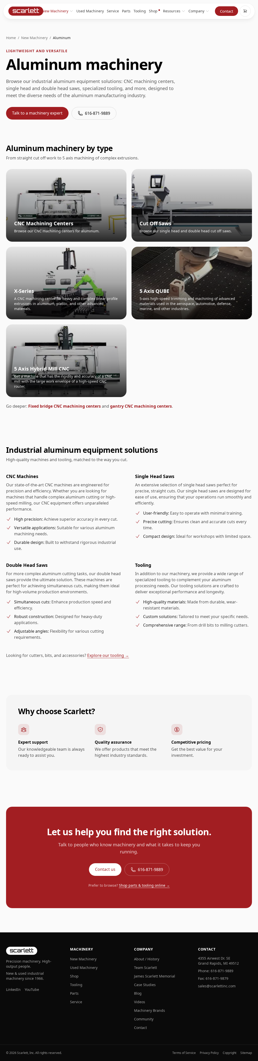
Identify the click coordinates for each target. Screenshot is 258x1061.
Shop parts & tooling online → (144, 885)
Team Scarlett (145, 967)
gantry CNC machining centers (141, 406)
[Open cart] (245, 11)
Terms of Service (184, 1053)
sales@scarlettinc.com (217, 986)
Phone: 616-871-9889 (215, 970)
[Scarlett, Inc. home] (25, 11)
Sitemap (246, 1053)
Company (196, 11)
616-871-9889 (97, 113)
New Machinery (55, 11)
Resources (171, 11)
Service (113, 11)
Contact (226, 11)
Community (143, 1019)
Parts (126, 11)
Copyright (229, 1053)
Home (11, 37)
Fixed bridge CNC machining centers (64, 406)
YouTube (32, 989)
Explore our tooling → (108, 655)
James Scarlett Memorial (154, 976)
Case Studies (145, 984)
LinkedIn (13, 989)
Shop (153, 11)
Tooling (140, 11)
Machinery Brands (149, 1010)
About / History (146, 959)
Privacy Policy (209, 1053)
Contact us (105, 869)
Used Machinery (90, 11)
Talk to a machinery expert (37, 113)
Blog (138, 993)
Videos (139, 1001)
